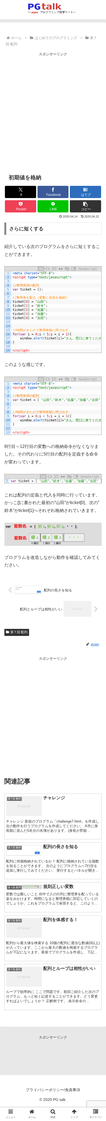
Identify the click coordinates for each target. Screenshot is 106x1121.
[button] (85, 206)
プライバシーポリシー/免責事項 (53, 1090)
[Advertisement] (53, 110)
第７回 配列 (18, 632)
